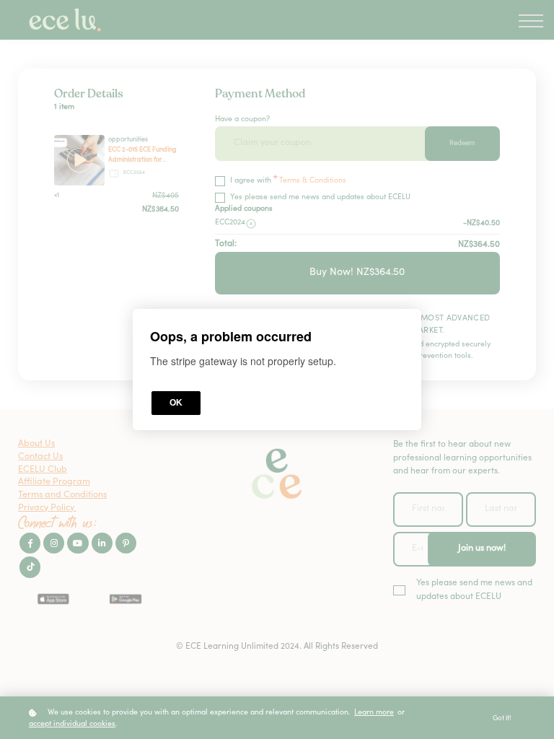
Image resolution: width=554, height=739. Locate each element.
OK (176, 403)
